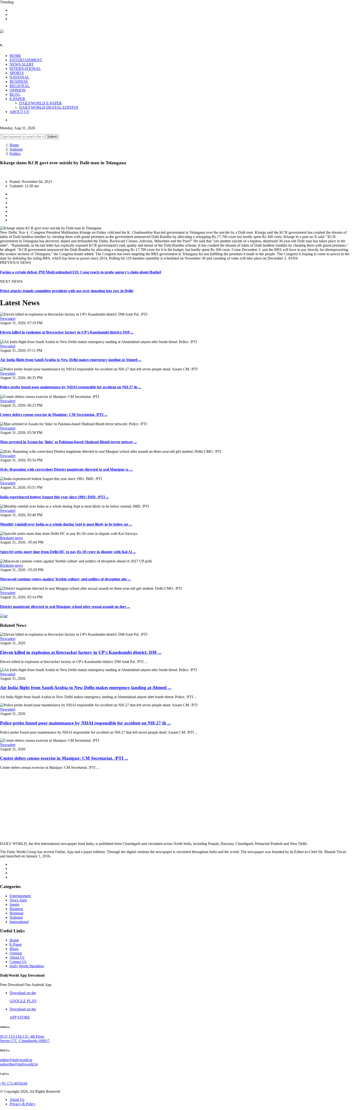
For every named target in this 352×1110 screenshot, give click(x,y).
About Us (17, 957)
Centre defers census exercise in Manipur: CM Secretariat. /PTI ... (53, 415)
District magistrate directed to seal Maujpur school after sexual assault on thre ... (65, 607)
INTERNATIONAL (25, 69)
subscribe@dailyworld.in (19, 1064)
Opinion (16, 953)
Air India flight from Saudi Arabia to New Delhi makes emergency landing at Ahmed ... (70, 360)
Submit (52, 136)
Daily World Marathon (27, 966)
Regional (16, 913)
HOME (15, 56)
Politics (15, 154)
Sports (14, 904)
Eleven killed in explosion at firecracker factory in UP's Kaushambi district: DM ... (66, 332)
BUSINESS (19, 81)
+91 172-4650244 (13, 1083)
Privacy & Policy (22, 1104)
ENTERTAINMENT (26, 60)
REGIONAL (20, 86)
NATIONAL (19, 77)
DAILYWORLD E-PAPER (40, 103)
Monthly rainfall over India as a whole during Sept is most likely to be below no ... (66, 524)
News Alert (18, 900)
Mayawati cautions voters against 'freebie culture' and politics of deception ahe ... (65, 579)
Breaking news (11, 538)
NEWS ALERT (22, 64)
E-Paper (16, 944)
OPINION (18, 90)
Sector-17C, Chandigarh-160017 (25, 1041)
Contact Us (18, 962)
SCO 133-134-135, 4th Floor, (22, 1036)
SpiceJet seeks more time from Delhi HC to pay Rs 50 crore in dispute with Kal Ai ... (68, 552)
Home (14, 145)
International (19, 922)
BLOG (15, 94)
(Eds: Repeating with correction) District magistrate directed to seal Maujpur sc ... (66, 469)
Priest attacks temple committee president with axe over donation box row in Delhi (66, 291)
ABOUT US (19, 112)
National (16, 149)
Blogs (14, 949)
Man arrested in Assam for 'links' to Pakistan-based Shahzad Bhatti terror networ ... (68, 442)
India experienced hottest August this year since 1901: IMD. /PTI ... (54, 497)
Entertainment (20, 896)
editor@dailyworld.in (16, 1060)
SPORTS (17, 73)
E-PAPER (17, 99)
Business (16, 909)
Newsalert (7, 319)
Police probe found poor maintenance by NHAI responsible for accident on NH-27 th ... (70, 387)
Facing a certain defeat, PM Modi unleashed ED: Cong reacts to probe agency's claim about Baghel (80, 272)
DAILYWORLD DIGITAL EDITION (48, 107)
